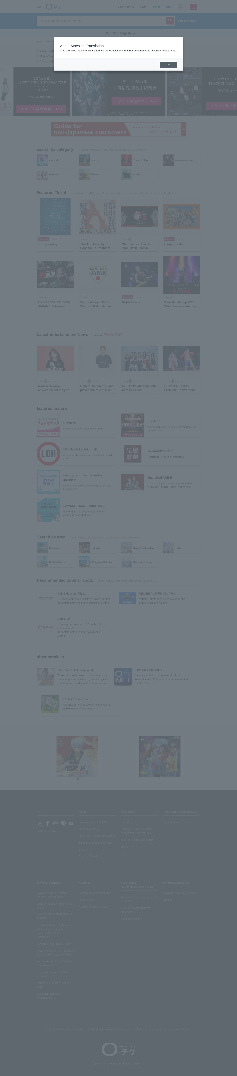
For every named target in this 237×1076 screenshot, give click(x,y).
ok (168, 64)
